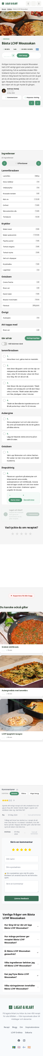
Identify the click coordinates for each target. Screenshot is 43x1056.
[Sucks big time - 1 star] (13, 849)
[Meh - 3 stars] (22, 849)
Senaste (14, 793)
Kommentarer (12, 97)
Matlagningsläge (33, 338)
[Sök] (33, 3)
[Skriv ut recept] (39, 15)
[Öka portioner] (38, 163)
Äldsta (23, 793)
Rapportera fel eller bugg (21, 596)
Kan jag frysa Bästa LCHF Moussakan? (16, 975)
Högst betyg (34, 793)
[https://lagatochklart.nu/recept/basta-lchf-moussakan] (37, 103)
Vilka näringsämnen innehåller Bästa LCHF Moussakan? (19, 987)
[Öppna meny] (38, 3)
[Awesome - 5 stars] (30, 849)
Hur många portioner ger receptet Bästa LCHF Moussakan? (16, 939)
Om (21, 1027)
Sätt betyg (23, 55)
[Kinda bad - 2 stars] (17, 849)
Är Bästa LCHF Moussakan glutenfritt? (17, 952)
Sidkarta (28, 1032)
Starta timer (15, 500)
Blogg (14, 1027)
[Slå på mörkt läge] (28, 3)
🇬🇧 (19, 1047)
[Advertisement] (21, 128)
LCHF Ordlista (16, 1032)
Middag (9, 9)
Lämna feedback (21, 898)
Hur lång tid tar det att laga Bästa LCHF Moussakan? (18, 926)
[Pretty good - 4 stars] (26, 849)
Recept (4, 9)
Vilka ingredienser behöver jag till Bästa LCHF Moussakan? (19, 964)
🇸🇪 (14, 1047)
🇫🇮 (24, 1047)
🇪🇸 (29, 1047)
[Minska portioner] (4, 163)
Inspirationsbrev (32, 1027)
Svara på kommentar (34, 815)
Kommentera (33, 514)
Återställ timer (29, 500)
